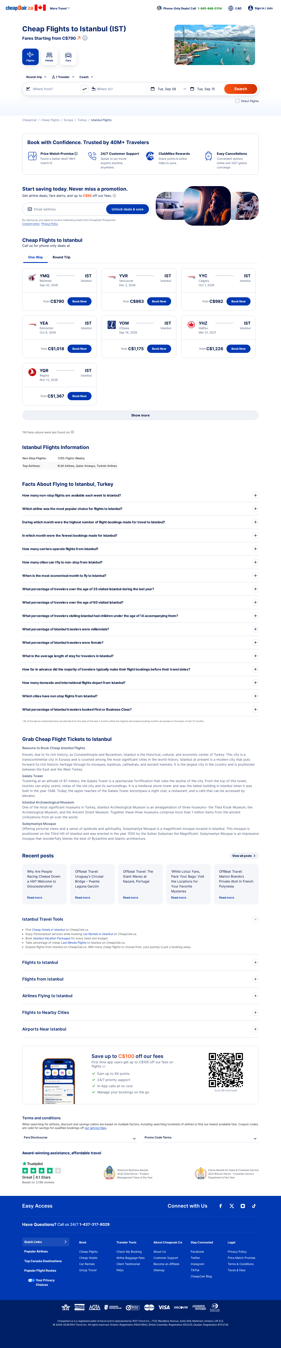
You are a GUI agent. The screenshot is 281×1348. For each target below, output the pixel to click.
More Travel (58, 8)
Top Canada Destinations (43, 1261)
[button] (189, 8)
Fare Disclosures (36, 1137)
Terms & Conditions (241, 1264)
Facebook (197, 1251)
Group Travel (87, 1270)
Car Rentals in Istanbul (98, 934)
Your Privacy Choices (45, 1282)
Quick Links (33, 1242)
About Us (159, 1251)
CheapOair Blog (201, 1276)
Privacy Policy (49, 223)
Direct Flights (250, 101)
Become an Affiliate (166, 1264)
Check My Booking (129, 1251)
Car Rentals (87, 1264)
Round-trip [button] (34, 77)
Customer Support (165, 1257)
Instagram (197, 1264)
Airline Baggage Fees (130, 1257)
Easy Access (37, 1206)
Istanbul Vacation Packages (51, 938)
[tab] (30, 57)
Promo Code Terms (158, 1137)
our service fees (95, 1128)
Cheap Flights (88, 1251)
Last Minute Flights (73, 942)
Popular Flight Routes (40, 1270)
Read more (34, 897)
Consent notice (31, 223)
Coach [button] (84, 77)
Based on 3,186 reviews (38, 1179)
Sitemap (159, 1270)
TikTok (195, 1270)
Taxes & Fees (236, 1270)
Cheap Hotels (88, 1257)
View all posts (242, 855)
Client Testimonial (128, 1264)
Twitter (195, 1257)
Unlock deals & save (127, 209)
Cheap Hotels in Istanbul (48, 929)
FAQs (119, 1270)
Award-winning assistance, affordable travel (61, 1153)
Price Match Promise (241, 1257)
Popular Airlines (36, 1251)
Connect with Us (187, 1206)
